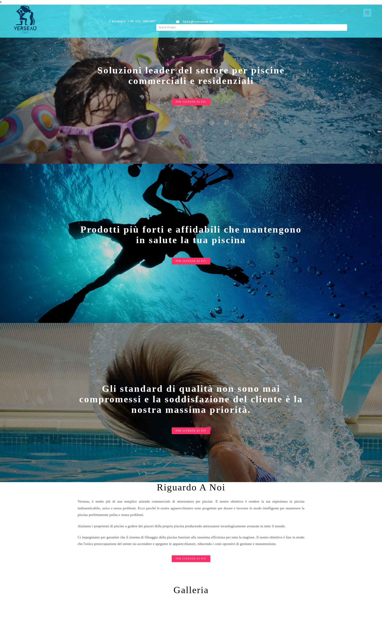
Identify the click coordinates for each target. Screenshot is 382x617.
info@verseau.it (198, 21)
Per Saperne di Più (191, 101)
